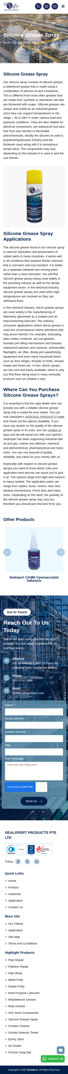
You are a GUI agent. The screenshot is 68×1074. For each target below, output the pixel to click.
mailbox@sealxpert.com (28, 693)
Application (15, 900)
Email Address (15, 718)
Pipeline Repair (18, 966)
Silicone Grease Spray (23, 1019)
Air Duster (14, 1045)
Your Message (14, 758)
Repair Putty (16, 986)
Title (7, 745)
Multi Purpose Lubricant (23, 993)
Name (9, 705)
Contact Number (16, 732)
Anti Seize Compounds (23, 1012)
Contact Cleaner (19, 1026)
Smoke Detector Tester (23, 1032)
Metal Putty (15, 979)
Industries (14, 894)
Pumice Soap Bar (19, 1052)
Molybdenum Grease (22, 999)
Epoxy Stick (16, 1039)
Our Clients (15, 923)
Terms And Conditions (22, 943)
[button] (7, 552)
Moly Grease (16, 1006)
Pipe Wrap (15, 973)
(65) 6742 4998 (22, 680)
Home (6, 42)
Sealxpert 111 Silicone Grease (34, 577)
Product (13, 887)
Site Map (14, 937)
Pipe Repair (16, 960)
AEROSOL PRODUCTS (41, 416)
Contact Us (15, 907)
